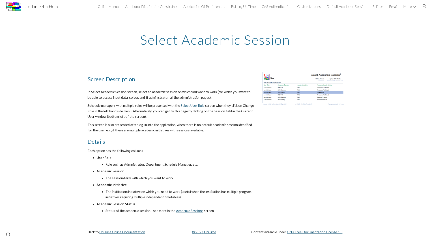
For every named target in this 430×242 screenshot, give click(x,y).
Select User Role (192, 105)
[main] (215, 39)
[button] (424, 6)
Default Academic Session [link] (346, 6)
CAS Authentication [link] (276, 6)
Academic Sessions (189, 211)
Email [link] (393, 6)
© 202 (197, 232)
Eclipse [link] (377, 6)
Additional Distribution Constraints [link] (151, 6)
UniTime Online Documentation (122, 232)
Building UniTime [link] (243, 6)
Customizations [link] (309, 6)
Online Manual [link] (108, 6)
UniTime (210, 232)
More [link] (407, 6)
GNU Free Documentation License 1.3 (314, 232)
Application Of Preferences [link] (204, 6)
